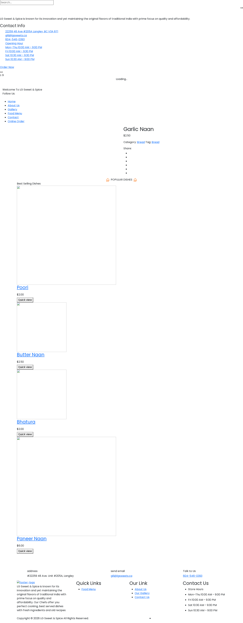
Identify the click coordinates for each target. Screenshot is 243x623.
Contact (13, 117)
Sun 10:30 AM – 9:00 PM (19, 59)
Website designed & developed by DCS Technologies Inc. (189, 618)
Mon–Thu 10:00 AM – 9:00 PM (23, 47)
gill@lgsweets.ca (16, 35)
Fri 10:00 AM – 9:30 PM (19, 51)
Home (12, 101)
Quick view (25, 300)
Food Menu (15, 113)
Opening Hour (14, 43)
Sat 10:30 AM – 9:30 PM (19, 55)
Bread (141, 142)
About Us (14, 105)
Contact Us (142, 597)
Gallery (12, 109)
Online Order (16, 121)
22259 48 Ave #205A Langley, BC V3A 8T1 (31, 31)
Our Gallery (142, 593)
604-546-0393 (15, 39)
